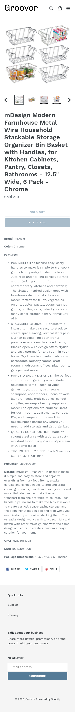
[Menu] (68, 8)
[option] (19, 100)
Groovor (30, 699)
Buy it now (37, 222)
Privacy (13, 615)
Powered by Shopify (48, 699)
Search (13, 604)
